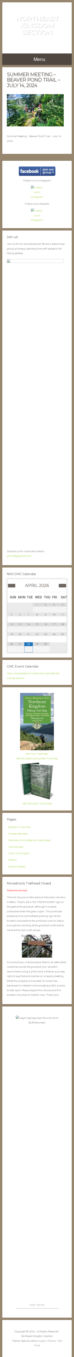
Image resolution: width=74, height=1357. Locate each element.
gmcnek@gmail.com (19, 555)
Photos (12, 859)
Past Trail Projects (19, 853)
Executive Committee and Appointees (29, 840)
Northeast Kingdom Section (37, 25)
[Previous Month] (11, 585)
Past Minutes (15, 846)
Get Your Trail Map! (37, 753)
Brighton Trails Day (19, 826)
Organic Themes (47, 1340)
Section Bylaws (17, 866)
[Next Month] (62, 585)
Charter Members (18, 833)
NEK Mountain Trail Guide (37, 803)
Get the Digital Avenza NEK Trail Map (37, 758)
